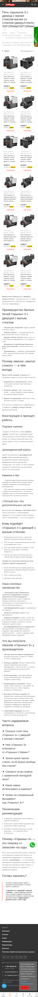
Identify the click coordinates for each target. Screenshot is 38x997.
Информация (7, 941)
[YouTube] (16, 957)
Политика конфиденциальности (11, 985)
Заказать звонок (10, 968)
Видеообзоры (7, 945)
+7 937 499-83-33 (10, 966)
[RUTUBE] (8, 957)
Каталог (5, 927)
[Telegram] (12, 957)
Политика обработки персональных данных (18, 952)
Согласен (24, 987)
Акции (4, 938)
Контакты (5, 948)
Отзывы (5, 934)
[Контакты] (4, 986)
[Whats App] (21, 957)
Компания (5, 931)
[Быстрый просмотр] (5, 68)
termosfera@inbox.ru (11, 972)
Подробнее (10, 91)
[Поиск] (35, 4)
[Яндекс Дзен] (25, 957)
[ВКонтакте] (4, 957)
